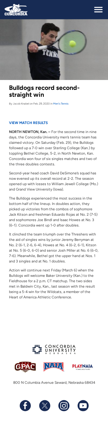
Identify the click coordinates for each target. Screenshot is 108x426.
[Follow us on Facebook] (25, 405)
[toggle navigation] (98, 9)
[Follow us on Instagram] (63, 405)
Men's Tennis (60, 103)
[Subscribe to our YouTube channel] (82, 405)
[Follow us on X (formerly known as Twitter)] (44, 405)
